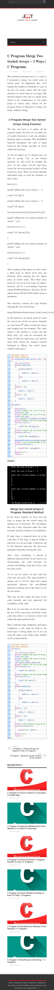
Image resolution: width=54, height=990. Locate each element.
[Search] (45, 2)
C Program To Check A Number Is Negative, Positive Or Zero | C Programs (26, 860)
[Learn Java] (27, 19)
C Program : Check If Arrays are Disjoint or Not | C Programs (26, 749)
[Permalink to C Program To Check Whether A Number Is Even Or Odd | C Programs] (27, 890)
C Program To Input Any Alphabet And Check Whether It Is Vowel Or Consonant (26, 827)
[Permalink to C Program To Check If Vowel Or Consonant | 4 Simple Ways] (27, 790)
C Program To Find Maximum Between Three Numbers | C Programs (26, 927)
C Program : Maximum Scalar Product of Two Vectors (25, 756)
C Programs (14, 71)
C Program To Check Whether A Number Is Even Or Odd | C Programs (25, 894)
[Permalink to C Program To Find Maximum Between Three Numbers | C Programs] (27, 923)
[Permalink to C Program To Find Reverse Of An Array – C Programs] (27, 957)
